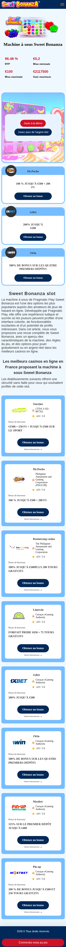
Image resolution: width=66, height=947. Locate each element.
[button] (59, 933)
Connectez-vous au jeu (33, 942)
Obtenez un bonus (33, 196)
